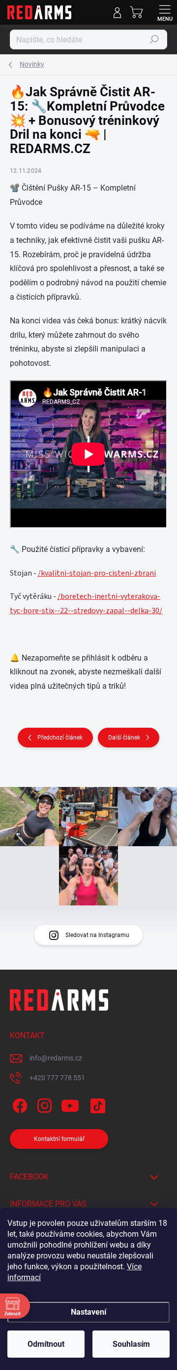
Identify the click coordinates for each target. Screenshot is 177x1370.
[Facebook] (18, 1104)
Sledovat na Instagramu (97, 935)
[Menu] (164, 12)
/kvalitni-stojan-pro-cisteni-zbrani (97, 573)
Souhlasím (131, 1344)
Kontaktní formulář (59, 1138)
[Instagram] (43, 1104)
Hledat (154, 39)
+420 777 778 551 (57, 1078)
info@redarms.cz (56, 1058)
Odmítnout (46, 1344)
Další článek (124, 737)
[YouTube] (70, 1104)
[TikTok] (96, 1104)
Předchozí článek (60, 737)
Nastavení (88, 1312)
